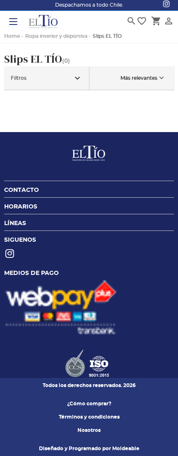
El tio (43, 22)
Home (12, 36)
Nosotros (89, 430)
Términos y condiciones (89, 416)
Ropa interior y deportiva (56, 36)
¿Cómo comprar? (89, 403)
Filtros (46, 78)
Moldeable (126, 448)
